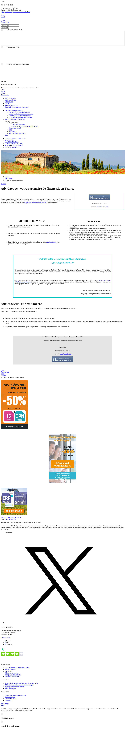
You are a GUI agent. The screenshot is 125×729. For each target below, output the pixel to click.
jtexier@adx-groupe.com (102, 206)
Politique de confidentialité (13, 675)
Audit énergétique (10, 688)
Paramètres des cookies (12, 676)
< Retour (3, 184)
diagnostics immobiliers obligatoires (35, 202)
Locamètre (8, 700)
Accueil (7, 177)
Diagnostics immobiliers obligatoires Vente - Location (21, 683)
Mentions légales (10, 669)
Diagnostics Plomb (105, 280)
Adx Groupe (8, 179)
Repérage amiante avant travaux (14, 686)
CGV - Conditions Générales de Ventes (17, 668)
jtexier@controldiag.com (65, 354)
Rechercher (5, 27)
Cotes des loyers (10, 697)
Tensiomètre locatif (10, 698)
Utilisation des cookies (12, 673)
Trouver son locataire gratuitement (15, 695)
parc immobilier (51, 242)
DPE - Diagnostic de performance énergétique (19, 685)
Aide (2, 705)
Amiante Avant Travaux (23, 282)
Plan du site (8, 671)
